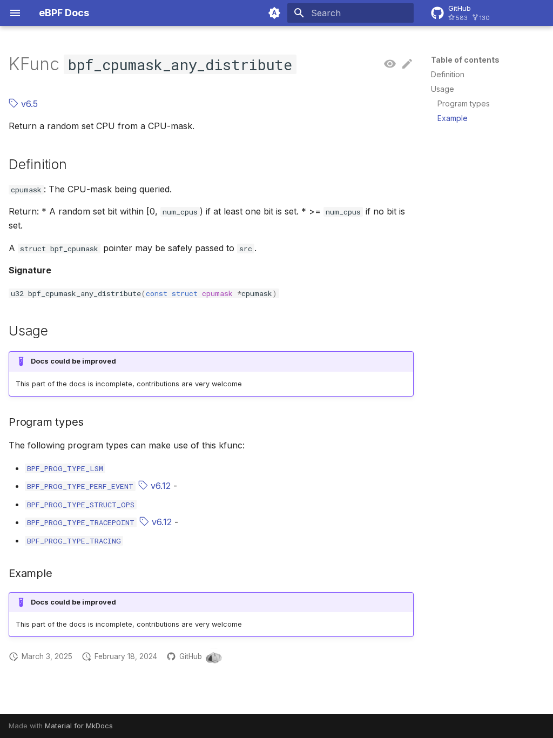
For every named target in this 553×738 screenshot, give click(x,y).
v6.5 (28, 103)
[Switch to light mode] (274, 13)
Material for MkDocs (79, 726)
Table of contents (465, 59)
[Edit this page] (407, 64)
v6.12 (159, 485)
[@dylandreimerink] (213, 656)
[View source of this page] (389, 64)
